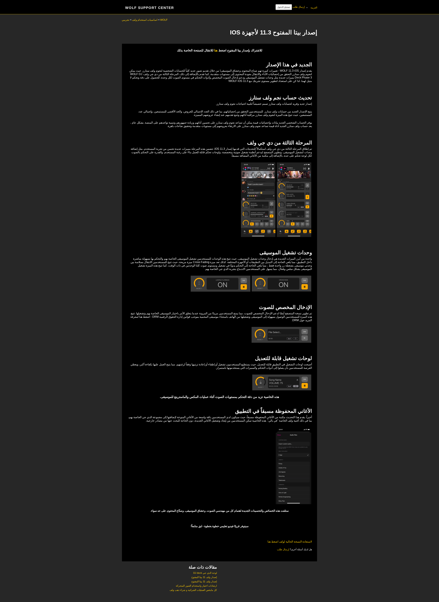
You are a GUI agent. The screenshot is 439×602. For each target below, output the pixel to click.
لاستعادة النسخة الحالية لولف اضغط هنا (290, 541)
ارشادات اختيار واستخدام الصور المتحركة (196, 585)
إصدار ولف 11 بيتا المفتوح (204, 577)
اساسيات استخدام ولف (144, 19)
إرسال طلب (299, 6)
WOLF (164, 19)
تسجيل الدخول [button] (283, 7)
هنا (216, 50)
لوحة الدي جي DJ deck (205, 572)
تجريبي (125, 19)
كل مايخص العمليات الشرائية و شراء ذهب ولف (193, 590)
